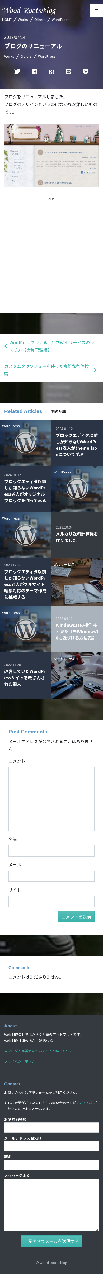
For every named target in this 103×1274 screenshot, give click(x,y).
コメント (16, 761)
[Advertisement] (51, 255)
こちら (85, 1102)
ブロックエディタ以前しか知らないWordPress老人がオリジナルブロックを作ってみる (25, 490)
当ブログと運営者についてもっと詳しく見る (38, 1050)
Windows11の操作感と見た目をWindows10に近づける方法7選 (77, 631)
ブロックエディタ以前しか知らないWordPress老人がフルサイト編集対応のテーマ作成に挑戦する (25, 584)
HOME (7, 19)
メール (14, 864)
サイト (14, 889)
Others (39, 19)
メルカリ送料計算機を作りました (77, 537)
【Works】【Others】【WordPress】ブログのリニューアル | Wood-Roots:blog (29, 10)
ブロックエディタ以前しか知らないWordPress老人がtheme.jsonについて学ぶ (77, 444)
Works (23, 19)
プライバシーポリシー (21, 1061)
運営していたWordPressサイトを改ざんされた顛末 (24, 677)
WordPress (60, 19)
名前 (12, 839)
